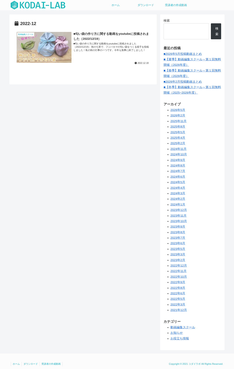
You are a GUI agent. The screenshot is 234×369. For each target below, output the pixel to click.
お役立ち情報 (179, 338)
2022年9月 (177, 282)
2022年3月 (177, 304)
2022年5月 (177, 299)
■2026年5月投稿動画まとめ (183, 54)
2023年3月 (177, 254)
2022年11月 (178, 271)
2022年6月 (177, 293)
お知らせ (176, 333)
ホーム (16, 363)
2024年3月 (177, 193)
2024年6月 (177, 176)
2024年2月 (177, 199)
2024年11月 (178, 149)
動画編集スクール (182, 327)
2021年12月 (178, 310)
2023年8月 (177, 232)
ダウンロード (30, 363)
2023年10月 (178, 221)
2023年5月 (177, 249)
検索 (167, 20)
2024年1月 (177, 204)
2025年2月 (177, 143)
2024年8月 (177, 165)
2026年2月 (177, 115)
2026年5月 (177, 110)
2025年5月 (177, 132)
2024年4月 (177, 188)
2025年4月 (177, 137)
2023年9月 (177, 226)
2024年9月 (177, 160)
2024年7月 (177, 171)
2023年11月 (178, 215)
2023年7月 (177, 237)
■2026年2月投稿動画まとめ (183, 81)
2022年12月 (178, 265)
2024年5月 (177, 182)
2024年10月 (178, 154)
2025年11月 (178, 121)
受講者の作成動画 (51, 363)
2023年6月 (177, 243)
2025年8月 (177, 126)
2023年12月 (178, 210)
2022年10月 (178, 276)
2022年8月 (177, 288)
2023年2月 (177, 260)
